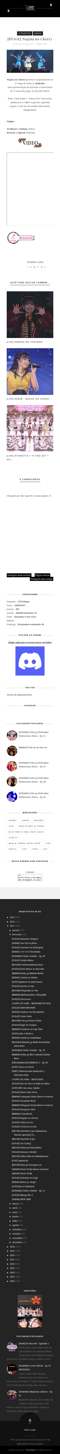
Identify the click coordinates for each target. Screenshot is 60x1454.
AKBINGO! (13, 820)
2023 (12, 1268)
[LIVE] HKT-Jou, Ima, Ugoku (26, 1088)
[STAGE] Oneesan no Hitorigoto (27, 947)
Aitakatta (24, 33)
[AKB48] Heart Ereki (22, 1173)
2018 (12, 1246)
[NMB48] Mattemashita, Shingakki (29, 994)
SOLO (45, 849)
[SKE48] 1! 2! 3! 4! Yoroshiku (26, 951)
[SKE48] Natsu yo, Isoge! (24, 1182)
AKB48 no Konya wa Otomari (31, 826)
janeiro (16, 930)
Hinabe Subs (35, 262)
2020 (12, 1255)
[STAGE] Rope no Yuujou (24, 1025)
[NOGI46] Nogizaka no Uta (25, 990)
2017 (12, 925)
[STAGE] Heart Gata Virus (24, 1092)
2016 (12, 921)
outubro (16, 1233)
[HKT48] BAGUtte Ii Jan (23, 1139)
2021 (12, 1259)
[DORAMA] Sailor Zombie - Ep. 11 (28, 1190)
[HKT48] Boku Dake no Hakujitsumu (30, 1156)
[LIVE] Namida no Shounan (25, 341)
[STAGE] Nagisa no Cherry (25, 1118)
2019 (12, 1250)
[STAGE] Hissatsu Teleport (25, 938)
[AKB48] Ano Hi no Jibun (24, 943)
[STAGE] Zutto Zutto (22, 1016)
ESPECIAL (13, 849)
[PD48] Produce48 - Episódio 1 (34, 1343)
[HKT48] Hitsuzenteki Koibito (27, 1147)
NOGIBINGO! (39, 820)
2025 (12, 1276)
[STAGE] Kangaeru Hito (23, 1109)
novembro (17, 1238)
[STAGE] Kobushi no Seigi (25, 1177)
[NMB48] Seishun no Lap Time (27, 1029)
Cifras (35, 849)
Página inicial (42, 575)
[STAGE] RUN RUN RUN (23, 1007)
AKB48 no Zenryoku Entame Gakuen (24, 843)
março (15, 1203)
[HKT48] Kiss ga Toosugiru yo (27, 1164)
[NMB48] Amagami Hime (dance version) (32, 1096)
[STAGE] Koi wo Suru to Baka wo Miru (31, 1083)
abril (15, 1207)
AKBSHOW (25, 820)
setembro (17, 1229)
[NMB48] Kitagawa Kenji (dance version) (32, 1105)
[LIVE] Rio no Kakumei (23, 1186)
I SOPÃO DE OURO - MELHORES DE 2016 (31, 1003)
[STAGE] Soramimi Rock (23, 1100)
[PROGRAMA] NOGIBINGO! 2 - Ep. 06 (30, 1062)
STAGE (24, 849)
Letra (11, 826)
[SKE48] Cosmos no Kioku (24, 977)
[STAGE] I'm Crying (21, 1143)
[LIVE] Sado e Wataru (22, 1033)
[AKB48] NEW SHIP (21, 1199)
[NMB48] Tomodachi (22, 1113)
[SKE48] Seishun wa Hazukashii (28, 1012)
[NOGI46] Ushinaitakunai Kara (27, 964)
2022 (12, 1263)
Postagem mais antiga (42, 579)
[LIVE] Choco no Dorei (23, 1067)
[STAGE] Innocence (21, 999)
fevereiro (17, 934)
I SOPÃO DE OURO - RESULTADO (27, 1079)
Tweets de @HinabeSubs (19, 694)
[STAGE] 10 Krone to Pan (24, 1126)
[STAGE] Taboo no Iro (22, 1122)
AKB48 (38, 33)
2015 (12, 917)
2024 (12, 1272)
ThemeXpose (30, 1450)
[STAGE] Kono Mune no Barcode (28, 968)
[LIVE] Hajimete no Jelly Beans (27, 981)
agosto (15, 1225)
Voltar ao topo (30, 1430)
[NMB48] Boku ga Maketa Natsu (28, 973)
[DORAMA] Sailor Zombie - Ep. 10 (28, 1050)
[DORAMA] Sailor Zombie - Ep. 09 (28, 956)
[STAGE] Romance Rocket (24, 1152)
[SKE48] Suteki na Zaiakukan (26, 1037)
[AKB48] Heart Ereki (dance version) (30, 1169)
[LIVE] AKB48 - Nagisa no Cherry (28, 398)
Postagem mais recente (19, 575)
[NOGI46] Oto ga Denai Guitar (27, 1020)
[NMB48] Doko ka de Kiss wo (33, 747)
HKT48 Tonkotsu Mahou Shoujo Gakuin (26, 832)
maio (15, 1212)
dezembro (17, 1242)
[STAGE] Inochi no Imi (23, 986)
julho (15, 1220)
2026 (12, 1281)
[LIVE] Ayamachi (20, 1160)
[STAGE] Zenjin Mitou (23, 960)
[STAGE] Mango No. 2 (22, 1195)
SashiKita (13, 838)
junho (15, 1216)
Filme (47, 843)
